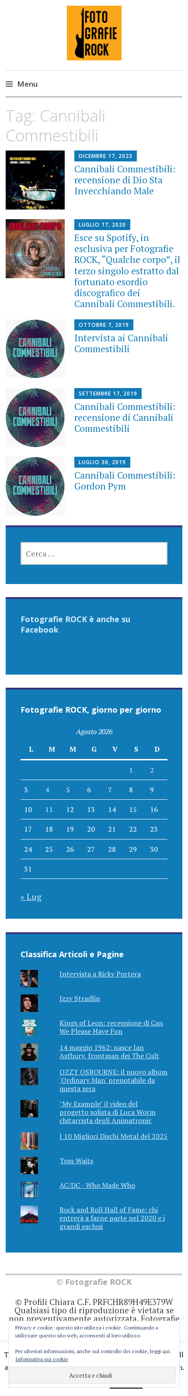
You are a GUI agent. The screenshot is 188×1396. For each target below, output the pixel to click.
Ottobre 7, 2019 (104, 325)
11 (49, 809)
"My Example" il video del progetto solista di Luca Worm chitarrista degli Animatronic (107, 1112)
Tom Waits (76, 1160)
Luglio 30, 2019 (102, 462)
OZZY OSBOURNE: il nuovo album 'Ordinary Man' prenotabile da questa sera (113, 1080)
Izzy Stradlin (79, 998)
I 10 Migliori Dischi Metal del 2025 (113, 1136)
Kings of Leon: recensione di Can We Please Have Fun (111, 1027)
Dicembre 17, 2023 (105, 156)
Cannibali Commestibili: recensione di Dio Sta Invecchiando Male (124, 180)
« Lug (31, 896)
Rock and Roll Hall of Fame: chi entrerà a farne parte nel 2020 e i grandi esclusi (112, 1218)
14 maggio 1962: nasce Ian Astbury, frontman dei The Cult (109, 1051)
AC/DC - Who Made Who (97, 1185)
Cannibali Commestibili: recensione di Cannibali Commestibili (124, 417)
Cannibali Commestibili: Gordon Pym (124, 480)
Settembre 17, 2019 (108, 393)
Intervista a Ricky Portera (100, 974)
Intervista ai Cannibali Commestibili (121, 343)
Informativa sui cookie (41, 1359)
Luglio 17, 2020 (102, 224)
